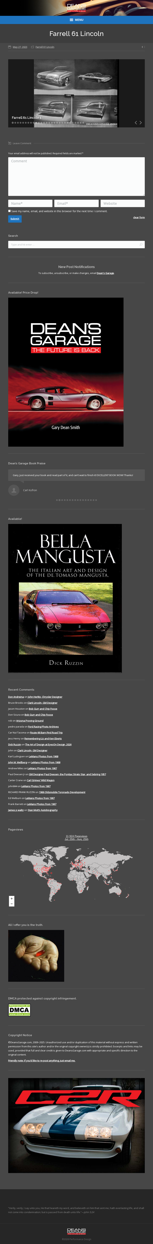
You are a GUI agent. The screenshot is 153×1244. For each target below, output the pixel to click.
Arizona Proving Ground (29, 720)
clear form (139, 217)
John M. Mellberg (17, 762)
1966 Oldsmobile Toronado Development (62, 792)
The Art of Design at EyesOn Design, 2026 (48, 744)
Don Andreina (16, 696)
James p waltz (16, 810)
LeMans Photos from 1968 (43, 756)
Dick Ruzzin (14, 744)
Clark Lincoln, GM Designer (42, 702)
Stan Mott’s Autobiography (43, 810)
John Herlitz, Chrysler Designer (45, 696)
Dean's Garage (105, 273)
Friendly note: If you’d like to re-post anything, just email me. (41, 1060)
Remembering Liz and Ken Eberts (43, 738)
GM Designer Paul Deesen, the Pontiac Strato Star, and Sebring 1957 (67, 774)
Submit (14, 218)
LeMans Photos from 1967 (42, 768)
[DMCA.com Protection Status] (19, 1015)
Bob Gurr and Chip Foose (43, 708)
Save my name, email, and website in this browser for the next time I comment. (59, 211)
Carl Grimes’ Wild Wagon (40, 780)
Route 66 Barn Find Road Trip (46, 732)
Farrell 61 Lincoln (45, 47)
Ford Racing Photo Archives (43, 726)
